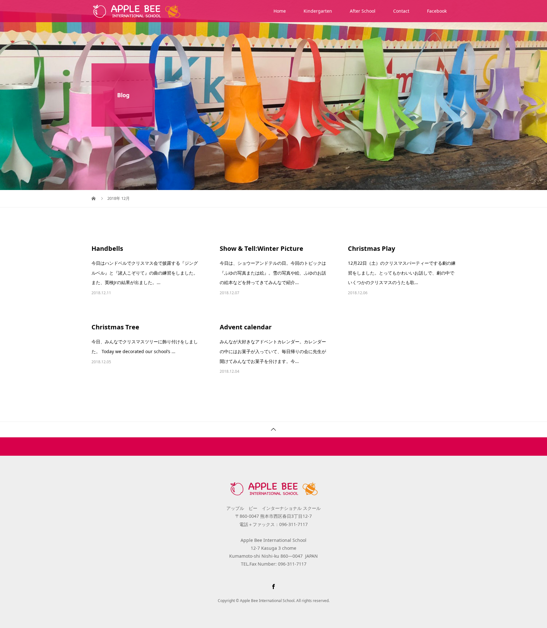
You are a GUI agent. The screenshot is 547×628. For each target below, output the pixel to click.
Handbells (107, 248)
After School (362, 11)
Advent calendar (246, 327)
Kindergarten (318, 11)
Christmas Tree (115, 327)
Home (280, 11)
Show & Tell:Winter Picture (261, 248)
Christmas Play (371, 248)
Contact (401, 11)
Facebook (437, 11)
